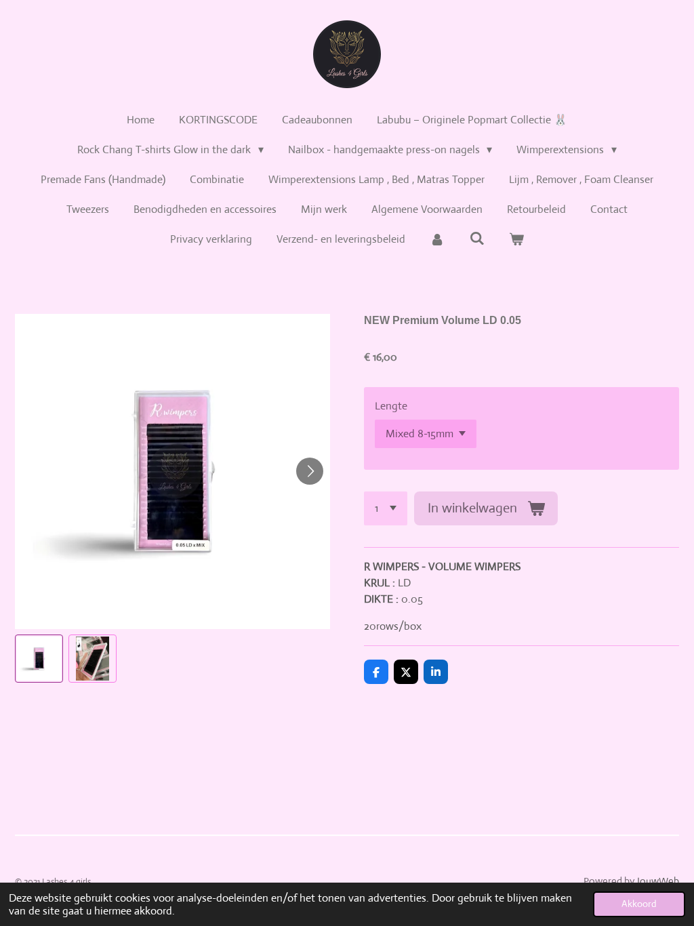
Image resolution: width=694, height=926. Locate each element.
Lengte (391, 406)
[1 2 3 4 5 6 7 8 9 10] (385, 508)
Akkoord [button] (639, 904)
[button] (39, 659)
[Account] (437, 239)
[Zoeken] (476, 238)
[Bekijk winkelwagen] (516, 239)
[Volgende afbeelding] (309, 471)
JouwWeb (657, 880)
